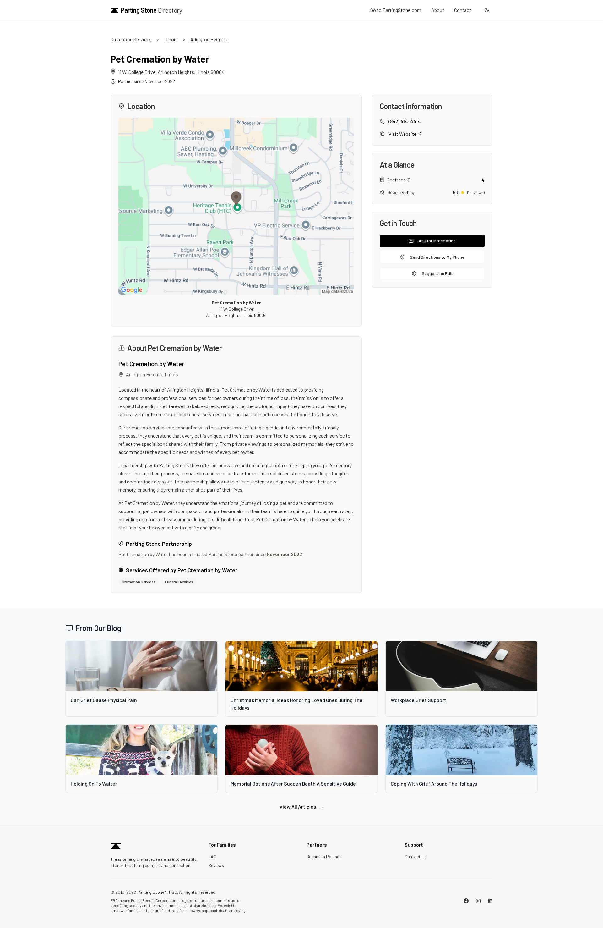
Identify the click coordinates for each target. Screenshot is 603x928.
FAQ (212, 856)
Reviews (216, 865)
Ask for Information (437, 240)
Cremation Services (131, 39)
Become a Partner (324, 856)
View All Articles (301, 806)
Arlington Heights (208, 39)
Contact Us (415, 856)
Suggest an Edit (437, 273)
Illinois (171, 39)
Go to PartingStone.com (395, 10)
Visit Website (402, 134)
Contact (462, 10)
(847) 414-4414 (404, 121)
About (437, 10)
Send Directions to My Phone (437, 257)
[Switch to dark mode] (486, 10)
